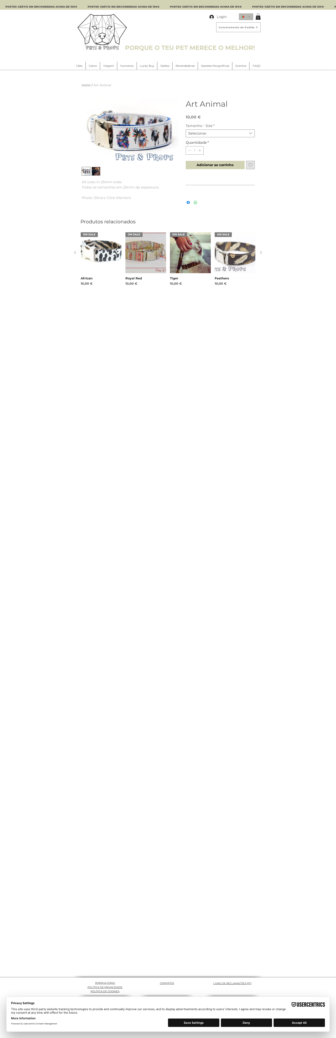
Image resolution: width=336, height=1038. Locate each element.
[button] (258, 16)
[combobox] (220, 133)
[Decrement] (189, 150)
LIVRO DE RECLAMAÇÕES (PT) (232, 983)
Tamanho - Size (200, 126)
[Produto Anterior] (75, 252)
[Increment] (200, 150)
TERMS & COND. (105, 982)
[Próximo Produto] (261, 252)
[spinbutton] (194, 150)
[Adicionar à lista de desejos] (250, 165)
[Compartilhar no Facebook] (188, 202)
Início (86, 85)
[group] (168, 259)
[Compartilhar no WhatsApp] (195, 202)
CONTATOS (167, 983)
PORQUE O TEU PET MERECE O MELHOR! (190, 47)
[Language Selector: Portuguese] (246, 16)
